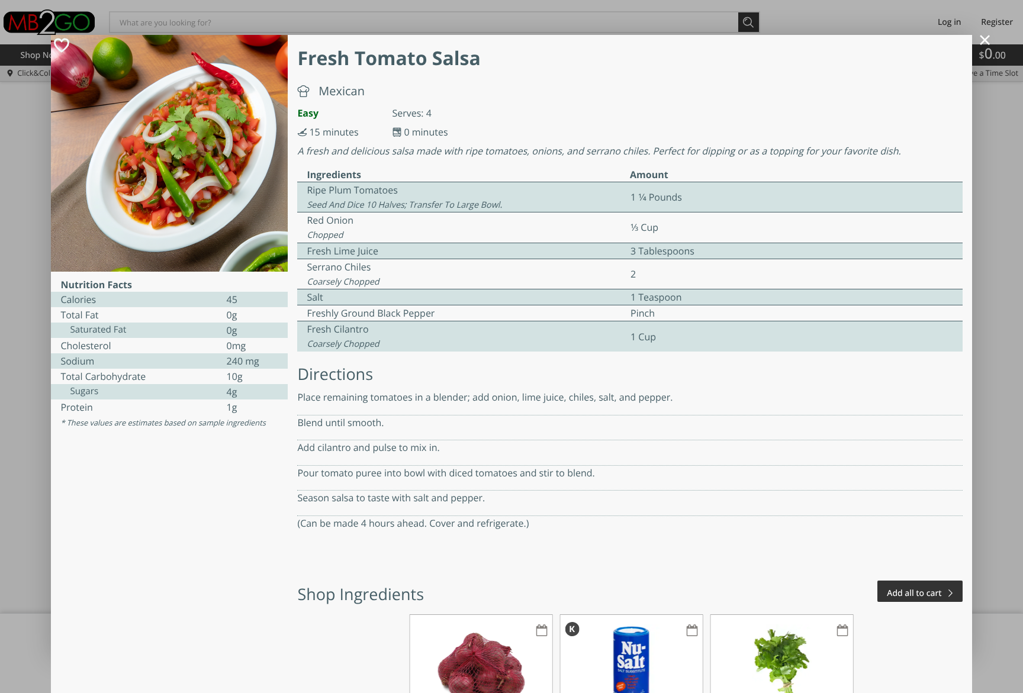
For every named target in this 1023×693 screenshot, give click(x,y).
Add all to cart (914, 593)
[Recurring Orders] (541, 631)
